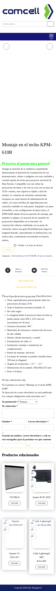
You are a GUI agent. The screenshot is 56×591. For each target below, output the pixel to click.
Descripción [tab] (26, 281)
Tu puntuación (10, 401)
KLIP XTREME (31, 256)
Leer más (14, 503)
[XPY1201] (49, 46)
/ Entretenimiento (17, 256)
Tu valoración (10, 406)
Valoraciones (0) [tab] (26, 287)
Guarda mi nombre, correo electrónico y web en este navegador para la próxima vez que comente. (27, 437)
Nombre (7, 421)
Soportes (49, 256)
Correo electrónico (38, 421)
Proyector (41, 256)
